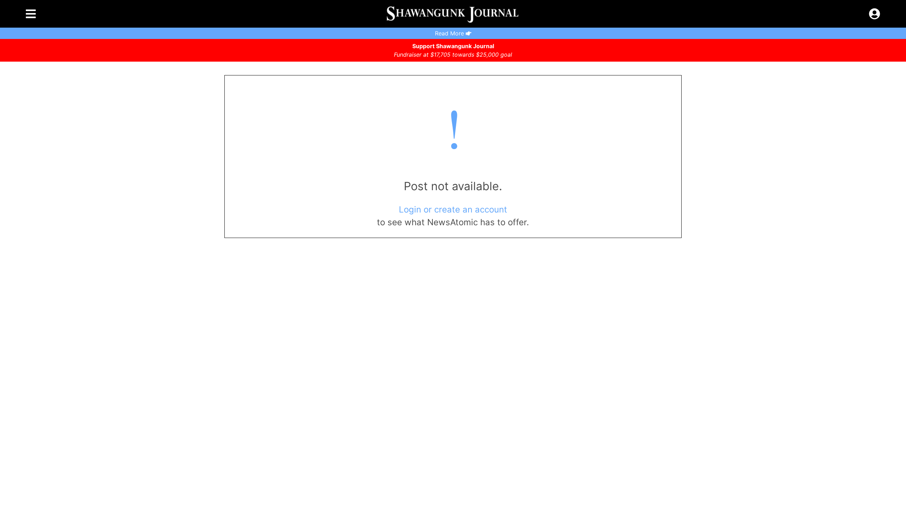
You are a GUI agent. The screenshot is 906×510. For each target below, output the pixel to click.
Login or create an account (453, 209)
